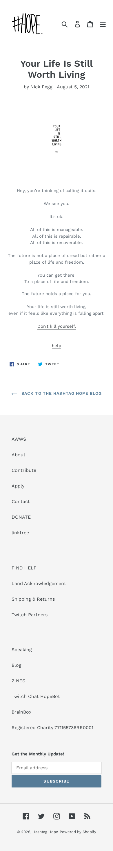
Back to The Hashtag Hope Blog (61, 393)
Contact (21, 501)
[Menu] (102, 23)
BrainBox (22, 712)
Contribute (24, 470)
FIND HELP (24, 568)
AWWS (19, 439)
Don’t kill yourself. (56, 326)
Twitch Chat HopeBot (36, 696)
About (18, 454)
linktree (20, 532)
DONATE (21, 517)
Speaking (22, 649)
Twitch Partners (30, 614)
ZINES (18, 681)
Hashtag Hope (45, 832)
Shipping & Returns (33, 599)
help (56, 345)
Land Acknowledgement (39, 583)
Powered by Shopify (78, 832)
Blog (16, 665)
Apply (18, 486)
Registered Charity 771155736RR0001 (52, 727)
